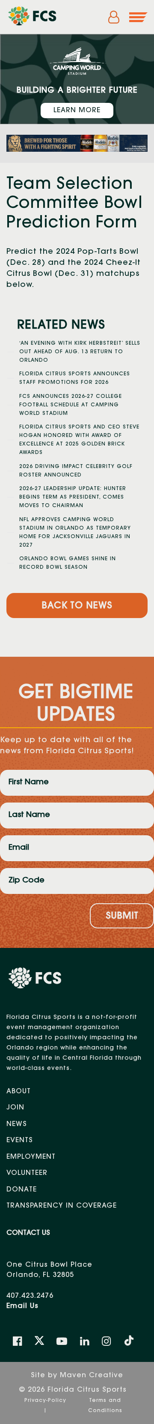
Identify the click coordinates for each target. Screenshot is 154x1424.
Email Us (22, 1306)
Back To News (77, 606)
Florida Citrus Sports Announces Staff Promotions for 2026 (74, 378)
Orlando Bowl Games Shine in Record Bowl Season (67, 563)
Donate (21, 1189)
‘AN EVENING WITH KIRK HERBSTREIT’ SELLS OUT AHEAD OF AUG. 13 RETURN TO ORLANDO (79, 352)
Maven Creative (91, 1375)
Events (19, 1140)
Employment (31, 1157)
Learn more (77, 110)
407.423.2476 (29, 1296)
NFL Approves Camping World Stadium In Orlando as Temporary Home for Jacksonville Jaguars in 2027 (75, 532)
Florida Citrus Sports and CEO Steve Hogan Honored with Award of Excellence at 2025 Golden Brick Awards (79, 440)
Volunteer (26, 1173)
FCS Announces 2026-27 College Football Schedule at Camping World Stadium (70, 405)
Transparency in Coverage (61, 1206)
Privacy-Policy (45, 1400)
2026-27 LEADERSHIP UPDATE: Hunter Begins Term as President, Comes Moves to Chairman (72, 497)
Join (15, 1107)
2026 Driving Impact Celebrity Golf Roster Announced (76, 471)
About (18, 1091)
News (16, 1124)
